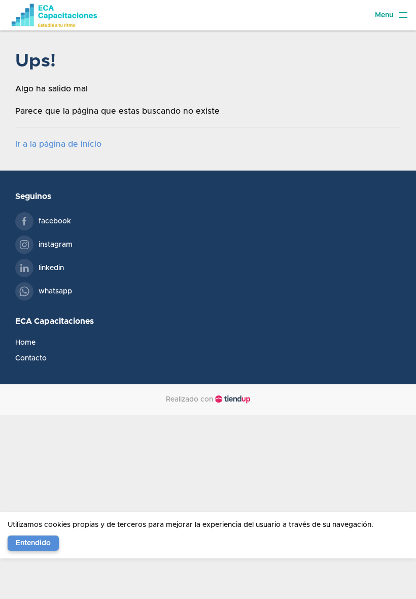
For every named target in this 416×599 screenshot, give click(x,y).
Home (25, 342)
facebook (55, 221)
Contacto (31, 358)
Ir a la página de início (58, 144)
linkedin (51, 268)
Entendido (33, 543)
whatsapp (55, 291)
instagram (56, 244)
